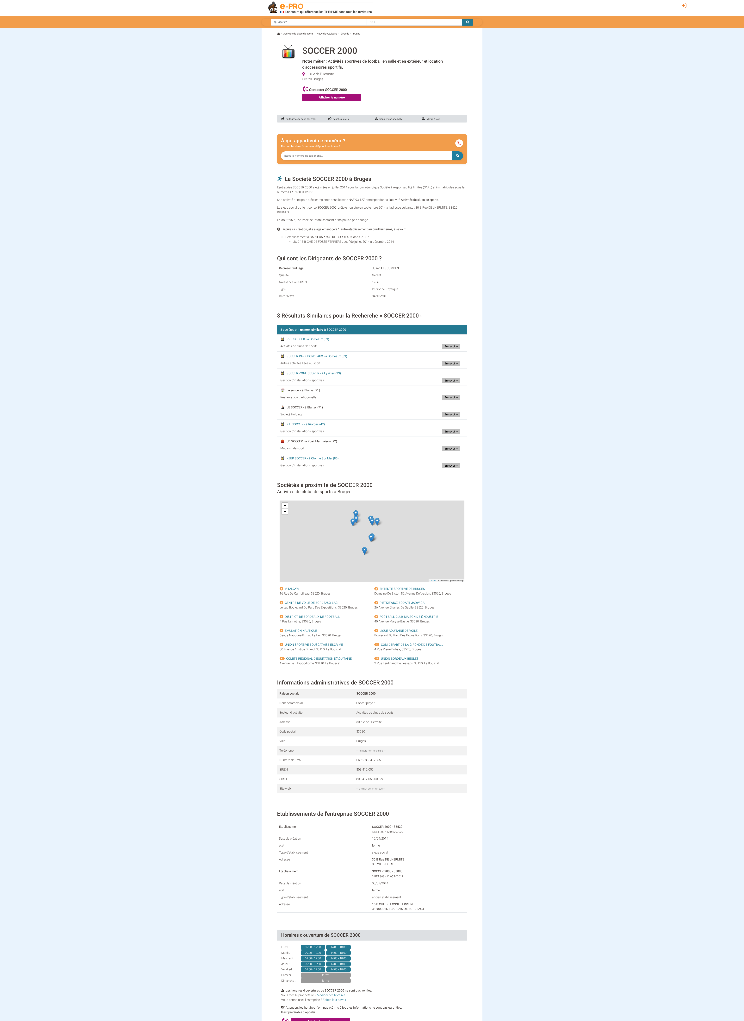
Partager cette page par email (300, 119)
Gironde (345, 33)
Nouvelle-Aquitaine (327, 33)
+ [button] (285, 505)
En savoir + (451, 346)
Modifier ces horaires (331, 995)
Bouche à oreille (340, 119)
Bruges (356, 33)
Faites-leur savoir (334, 1000)
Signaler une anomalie (390, 119)
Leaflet (433, 580)
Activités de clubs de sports (298, 33)
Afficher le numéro (332, 97)
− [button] (285, 511)
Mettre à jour (432, 119)
